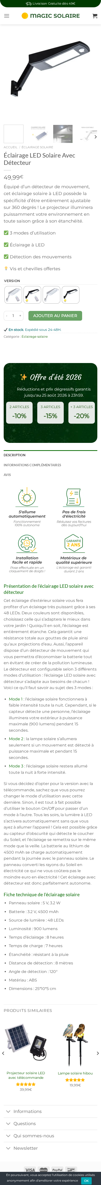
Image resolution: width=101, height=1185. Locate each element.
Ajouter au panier (55, 315)
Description (14, 455)
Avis (7, 475)
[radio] (13, 294)
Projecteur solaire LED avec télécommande (26, 1075)
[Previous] (11, 74)
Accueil (10, 147)
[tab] (50, 455)
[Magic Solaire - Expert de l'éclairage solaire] (51, 15)
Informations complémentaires (32, 465)
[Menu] (7, 16)
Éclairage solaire (37, 147)
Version (12, 281)
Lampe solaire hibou (75, 1073)
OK (86, 1181)
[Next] (89, 74)
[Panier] (94, 15)
